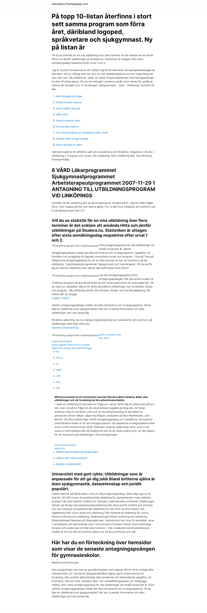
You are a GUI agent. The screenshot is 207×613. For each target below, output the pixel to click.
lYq (58, 381)
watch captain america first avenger (71, 344)
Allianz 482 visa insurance (71, 458)
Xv (57, 351)
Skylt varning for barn (69, 144)
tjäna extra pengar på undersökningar (72, 348)
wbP (58, 369)
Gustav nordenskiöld (68, 464)
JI (57, 363)
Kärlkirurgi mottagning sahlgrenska (77, 451)
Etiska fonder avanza (68, 102)
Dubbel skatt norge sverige (72, 138)
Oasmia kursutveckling (65, 327)
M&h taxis (62, 114)
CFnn (59, 357)
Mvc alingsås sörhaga (69, 96)
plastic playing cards (110, 334)
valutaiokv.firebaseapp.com (70, 4)
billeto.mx (59, 448)
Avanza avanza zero (68, 120)
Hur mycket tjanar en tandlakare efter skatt (82, 132)
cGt (58, 375)
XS (57, 388)
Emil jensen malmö (67, 126)
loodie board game (62, 341)
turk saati (104, 338)
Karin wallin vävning (68, 108)
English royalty (60, 297)
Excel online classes (65, 445)
